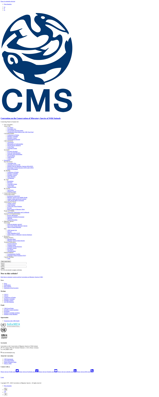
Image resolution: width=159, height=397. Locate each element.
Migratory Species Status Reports (16, 240)
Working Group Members (10, 314)
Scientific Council (12, 138)
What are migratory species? (14, 224)
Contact (9, 159)
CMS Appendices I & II (13, 233)
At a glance (10, 127)
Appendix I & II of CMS (13, 164)
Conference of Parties (13, 172)
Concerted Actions (12, 148)
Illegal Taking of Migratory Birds (16, 209)
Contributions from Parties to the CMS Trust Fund (20, 132)
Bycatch (9, 208)
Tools (8, 258)
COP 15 (6, 294)
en (4, 7)
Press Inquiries (8, 4)
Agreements (10, 142)
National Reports (11, 187)
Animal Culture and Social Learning (16, 199)
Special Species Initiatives (14, 145)
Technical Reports (12, 243)
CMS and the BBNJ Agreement (15, 200)
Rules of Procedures (12, 169)
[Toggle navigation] (5, 389)
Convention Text (11, 129)
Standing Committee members (12, 313)
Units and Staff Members (13, 153)
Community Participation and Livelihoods (18, 212)
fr (4, 8)
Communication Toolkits (13, 254)
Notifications (7, 285)
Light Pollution (11, 205)
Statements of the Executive (11, 288)
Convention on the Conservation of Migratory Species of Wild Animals (31, 118)
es (4, 10)
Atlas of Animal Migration (14, 227)
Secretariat (6, 311)
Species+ (9, 231)
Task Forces (10, 190)
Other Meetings (11, 176)
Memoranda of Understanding (15, 144)
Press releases (7, 286)
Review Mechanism (12, 215)
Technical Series (11, 245)
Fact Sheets (10, 249)
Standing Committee (12, 136)
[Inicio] (38, 114)
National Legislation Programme (15, 217)
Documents (7, 160)
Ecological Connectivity (13, 196)
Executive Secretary (12, 151)
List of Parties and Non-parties (15, 130)
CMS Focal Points (9, 308)
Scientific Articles (11, 248)
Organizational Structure (13, 139)
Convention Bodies (9, 360)
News (5, 283)
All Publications (11, 251)
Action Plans (10, 147)
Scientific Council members (11, 310)
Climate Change (11, 203)
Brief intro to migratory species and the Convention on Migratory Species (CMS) (22, 277)
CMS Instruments (8, 359)
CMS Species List (12, 230)
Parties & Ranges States (10, 362)
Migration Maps (11, 239)
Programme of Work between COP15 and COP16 (20, 167)
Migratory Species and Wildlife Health (17, 197)
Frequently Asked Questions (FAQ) (16, 255)
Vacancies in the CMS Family (12, 321)
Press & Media (11, 156)
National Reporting (12, 220)
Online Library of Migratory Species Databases (19, 234)
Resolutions (10, 181)
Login (2, 377)
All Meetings (10, 178)
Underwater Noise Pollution (14, 206)
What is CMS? (8, 363)
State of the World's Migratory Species (17, 225)
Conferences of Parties (13, 135)
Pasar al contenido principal (8, 1)
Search (2, 263)
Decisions (9, 182)
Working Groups (11, 191)
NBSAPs (9, 218)
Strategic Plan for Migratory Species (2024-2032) (20, 166)
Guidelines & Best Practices (14, 246)
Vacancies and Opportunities (14, 154)
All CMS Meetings (9, 302)
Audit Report (10, 157)
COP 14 (6, 296)
